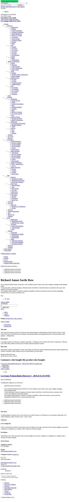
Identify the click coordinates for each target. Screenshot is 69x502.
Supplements (15, 237)
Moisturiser (12, 122)
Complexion (13, 27)
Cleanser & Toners (17, 118)
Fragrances (8, 140)
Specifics (14, 109)
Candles (14, 170)
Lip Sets (14, 81)
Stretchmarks (15, 236)
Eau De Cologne (16, 143)
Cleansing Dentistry (17, 244)
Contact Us (15, 454)
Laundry (14, 172)
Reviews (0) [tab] (7, 326)
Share (6, 312)
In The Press (7, 494)
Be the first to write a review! (14, 318)
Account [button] (4, 8)
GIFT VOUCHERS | (19, 7)
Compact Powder (16, 40)
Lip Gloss (14, 48)
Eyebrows (14, 94)
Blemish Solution (16, 125)
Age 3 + (14, 166)
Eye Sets (14, 79)
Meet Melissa (8, 489)
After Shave (15, 153)
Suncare (11, 128)
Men (7, 175)
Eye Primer (15, 87)
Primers (14, 29)
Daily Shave (13, 193)
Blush (13, 43)
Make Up (8, 26)
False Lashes (15, 69)
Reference (4, 354)
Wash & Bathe (16, 185)
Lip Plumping (15, 55)
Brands (6, 24)
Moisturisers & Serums (18, 180)
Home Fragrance (14, 167)
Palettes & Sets (13, 78)
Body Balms (15, 188)
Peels (13, 105)
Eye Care (10, 136)
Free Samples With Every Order (10, 21)
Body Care (12, 183)
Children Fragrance (15, 162)
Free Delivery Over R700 (8, 18)
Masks (13, 102)
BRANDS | (9, 7)
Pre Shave (14, 195)
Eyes (11, 86)
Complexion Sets (16, 83)
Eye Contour (15, 91)
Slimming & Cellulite (18, 234)
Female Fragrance (14, 141)
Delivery (6, 483)
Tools (11, 71)
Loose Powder (16, 39)
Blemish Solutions (17, 107)
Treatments (12, 99)
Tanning (14, 133)
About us (7, 486)
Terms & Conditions (10, 484)
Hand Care (15, 192)
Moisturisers (13, 219)
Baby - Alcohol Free (17, 164)
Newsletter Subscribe (10, 488)
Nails (9, 96)
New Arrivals (8, 249)
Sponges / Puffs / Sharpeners (20, 74)
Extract (14, 148)
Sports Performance (13, 211)
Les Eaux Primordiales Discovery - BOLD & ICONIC (25, 376)
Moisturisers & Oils (17, 221)
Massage (10, 245)
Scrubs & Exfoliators (17, 104)
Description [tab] (7, 324)
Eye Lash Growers (17, 113)
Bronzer (14, 42)
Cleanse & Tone (14, 117)
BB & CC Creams (17, 35)
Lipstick (14, 47)
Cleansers (12, 224)
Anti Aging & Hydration (18, 123)
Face (13, 130)
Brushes (14, 73)
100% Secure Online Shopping (9, 19)
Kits (13, 115)
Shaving (14, 197)
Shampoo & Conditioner (18, 206)
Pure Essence (15, 149)
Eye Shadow (15, 89)
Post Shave (15, 198)
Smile (11, 239)
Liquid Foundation (17, 30)
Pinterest (6, 315)
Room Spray (15, 174)
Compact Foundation (17, 32)
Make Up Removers (13, 61)
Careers (6, 491)
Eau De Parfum (16, 146)
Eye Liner (14, 92)
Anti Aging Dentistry (17, 242)
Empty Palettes (16, 76)
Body (13, 110)
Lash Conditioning (17, 68)
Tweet (6, 314)
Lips (10, 45)
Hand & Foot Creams (18, 223)
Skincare (8, 97)
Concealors (15, 37)
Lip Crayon (15, 50)
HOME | (3, 7)
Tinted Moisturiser (17, 34)
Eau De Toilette (16, 144)
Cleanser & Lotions (17, 179)
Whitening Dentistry (17, 240)
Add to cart (4, 307)
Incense (14, 169)
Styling (14, 208)
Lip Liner (14, 52)
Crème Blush (15, 60)
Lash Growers (16, 66)
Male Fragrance (14, 151)
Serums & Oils (16, 100)
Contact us (7, 492)
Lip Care (14, 53)
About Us (3, 420)
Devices (10, 138)
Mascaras (14, 65)
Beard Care (15, 200)
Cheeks (11, 56)
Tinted (13, 126)
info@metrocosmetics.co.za (8, 451)
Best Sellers (7, 250)
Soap (13, 187)
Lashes (11, 63)
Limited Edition (16, 84)
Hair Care (12, 205)
